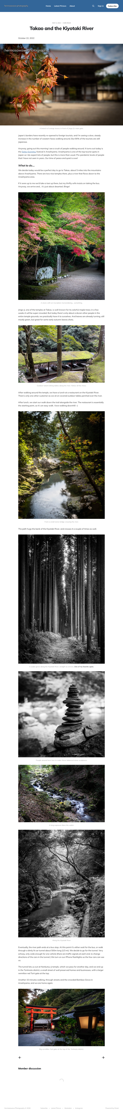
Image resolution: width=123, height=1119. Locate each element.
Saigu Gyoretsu (29, 151)
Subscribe (112, 6)
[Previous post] (19, 1057)
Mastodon (68, 1108)
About (72, 6)
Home (48, 6)
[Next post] (103, 1057)
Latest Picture (60, 6)
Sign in (101, 6)
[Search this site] (93, 6)
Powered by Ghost (112, 1108)
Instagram (79, 1108)
